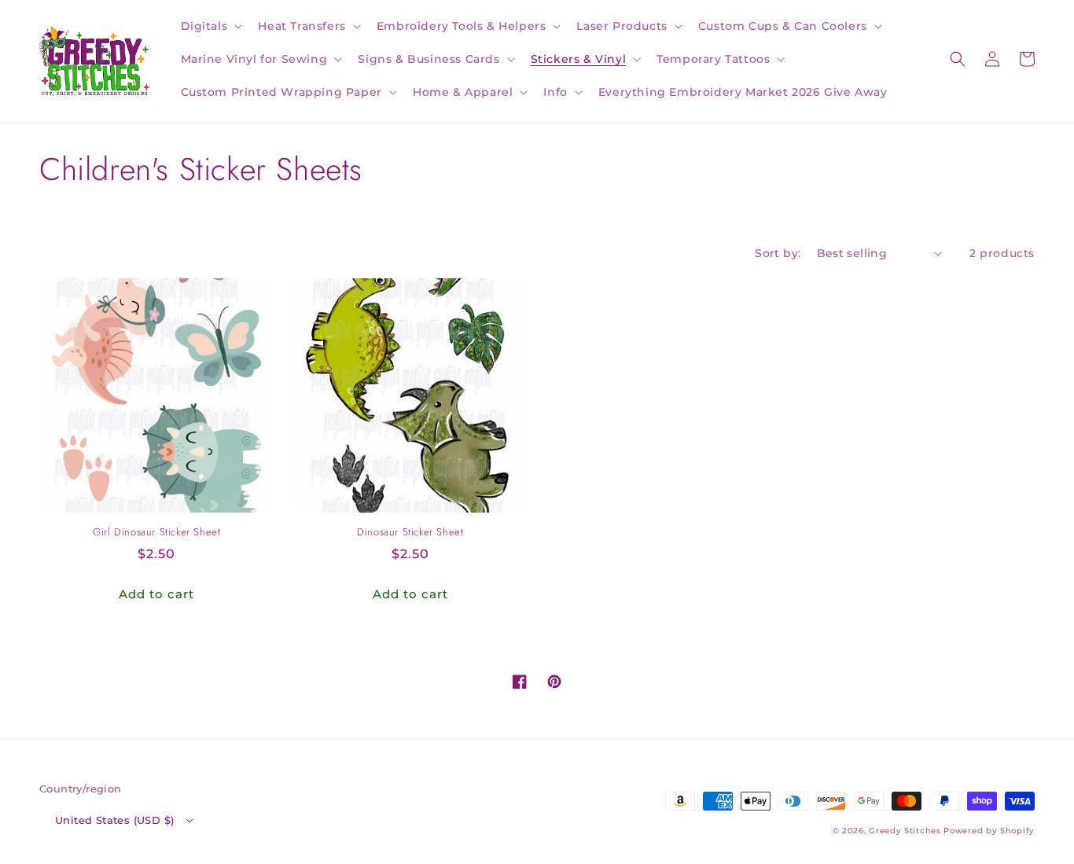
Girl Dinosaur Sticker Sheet (156, 532)
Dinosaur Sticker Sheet (410, 532)
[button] (210, 25)
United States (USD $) (114, 820)
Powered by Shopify (989, 830)
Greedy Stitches (905, 830)
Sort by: (777, 253)
